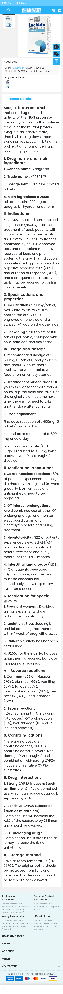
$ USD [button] (5, 3)
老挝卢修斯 (18, 67)
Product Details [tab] (19, 99)
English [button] (20, 3)
